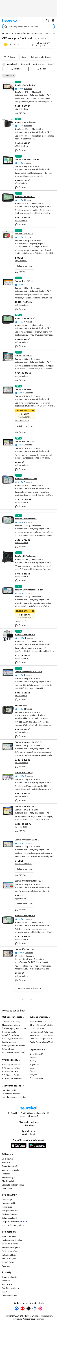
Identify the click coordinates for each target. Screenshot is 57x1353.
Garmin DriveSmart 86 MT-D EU (28, 742)
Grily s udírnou (8, 1049)
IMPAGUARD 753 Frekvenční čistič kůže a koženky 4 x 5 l (42, 1035)
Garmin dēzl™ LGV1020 (25, 949)
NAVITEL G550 (21, 705)
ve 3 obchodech (21, 305)
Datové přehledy (9, 1255)
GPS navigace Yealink (10, 1075)
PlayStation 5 (35, 1064)
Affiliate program (9, 1258)
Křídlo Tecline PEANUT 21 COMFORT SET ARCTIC (42, 1021)
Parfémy (33, 1058)
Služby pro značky (9, 1251)
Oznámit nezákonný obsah (13, 1185)
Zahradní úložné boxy (11, 1021)
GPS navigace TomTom (11, 1064)
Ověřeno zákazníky (9, 1277)
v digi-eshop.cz (21, 260)
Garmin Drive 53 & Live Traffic (27, 159)
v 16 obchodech (21, 146)
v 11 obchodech (21, 542)
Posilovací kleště (9, 1032)
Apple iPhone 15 (36, 1054)
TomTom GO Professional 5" (27, 122)
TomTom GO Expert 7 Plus (26, 478)
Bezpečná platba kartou (12, 1221)
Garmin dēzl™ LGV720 (24, 441)
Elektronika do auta (41, 33)
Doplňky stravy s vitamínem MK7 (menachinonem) (14, 1045)
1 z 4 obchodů (20, 621)
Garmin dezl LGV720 (23, 281)
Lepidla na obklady (9, 1042)
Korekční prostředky (10, 1035)
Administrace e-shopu (11, 1236)
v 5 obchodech (21, 183)
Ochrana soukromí (9, 1218)
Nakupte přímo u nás (10, 1210)
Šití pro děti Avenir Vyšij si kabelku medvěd (42, 1025)
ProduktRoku (7, 1284)
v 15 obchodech (21, 502)
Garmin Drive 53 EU (23, 389)
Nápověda (6, 1266)
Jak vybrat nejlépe (11, 1085)
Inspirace (6, 1292)
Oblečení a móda (36, 1078)
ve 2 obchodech (21, 465)
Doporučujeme (37, 1049)
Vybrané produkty (39, 1017)
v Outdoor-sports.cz (23, 863)
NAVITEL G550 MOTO (24, 233)
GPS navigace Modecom (12, 1078)
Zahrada (33, 1071)
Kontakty (6, 1162)
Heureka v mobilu (9, 1203)
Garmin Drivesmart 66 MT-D (27, 839)
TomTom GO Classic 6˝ (25, 318)
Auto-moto (16, 33)
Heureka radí (7, 1207)
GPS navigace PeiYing (11, 1068)
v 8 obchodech (21, 695)
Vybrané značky (10, 1060)
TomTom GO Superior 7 (25, 634)
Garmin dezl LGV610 (23, 772)
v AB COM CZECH (22, 420)
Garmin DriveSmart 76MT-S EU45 (29, 881)
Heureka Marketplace (11, 1247)
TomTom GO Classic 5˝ (25, 196)
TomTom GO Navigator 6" (26, 518)
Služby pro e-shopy (10, 1243)
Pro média (6, 1173)
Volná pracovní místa (10, 1170)
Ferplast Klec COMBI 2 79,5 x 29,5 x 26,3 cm (42, 1032)
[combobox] (28, 26)
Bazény (33, 1061)
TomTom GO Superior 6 (25, 915)
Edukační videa (8, 1262)
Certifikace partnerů (10, 1288)
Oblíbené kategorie (12, 1017)
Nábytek (33, 1075)
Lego (32, 1068)
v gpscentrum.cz (21, 898)
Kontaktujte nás (28, 1125)
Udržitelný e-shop (9, 1295)
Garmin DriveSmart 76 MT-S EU (28, 671)
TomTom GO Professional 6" (27, 556)
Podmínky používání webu (33, 1319)
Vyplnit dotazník (28, 1134)
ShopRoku (6, 1280)
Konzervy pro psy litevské (12, 1038)
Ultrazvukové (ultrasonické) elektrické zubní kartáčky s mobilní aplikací (14, 1052)
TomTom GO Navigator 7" (26, 85)
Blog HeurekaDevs (9, 1181)
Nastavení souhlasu (10, 1214)
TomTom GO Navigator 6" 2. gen (29, 589)
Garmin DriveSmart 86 (24, 806)
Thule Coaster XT (37, 1028)
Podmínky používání (10, 1166)
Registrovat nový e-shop (12, 1240)
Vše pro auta (26, 33)
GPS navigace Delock (10, 1071)
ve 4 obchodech (21, 376)
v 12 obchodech (21, 109)
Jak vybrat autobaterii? (11, 1094)
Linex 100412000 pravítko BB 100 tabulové (42, 1038)
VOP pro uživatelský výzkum (13, 1225)
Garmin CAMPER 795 (23, 355)
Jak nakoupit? (7, 1199)
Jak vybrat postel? (9, 1090)
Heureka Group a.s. (32, 1316)
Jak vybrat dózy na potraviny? (14, 1097)
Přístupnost (7, 1188)
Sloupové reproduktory (11, 1025)
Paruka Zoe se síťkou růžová (41, 1042)
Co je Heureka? (8, 1159)
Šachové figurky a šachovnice (14, 1028)
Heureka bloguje (9, 1177)
